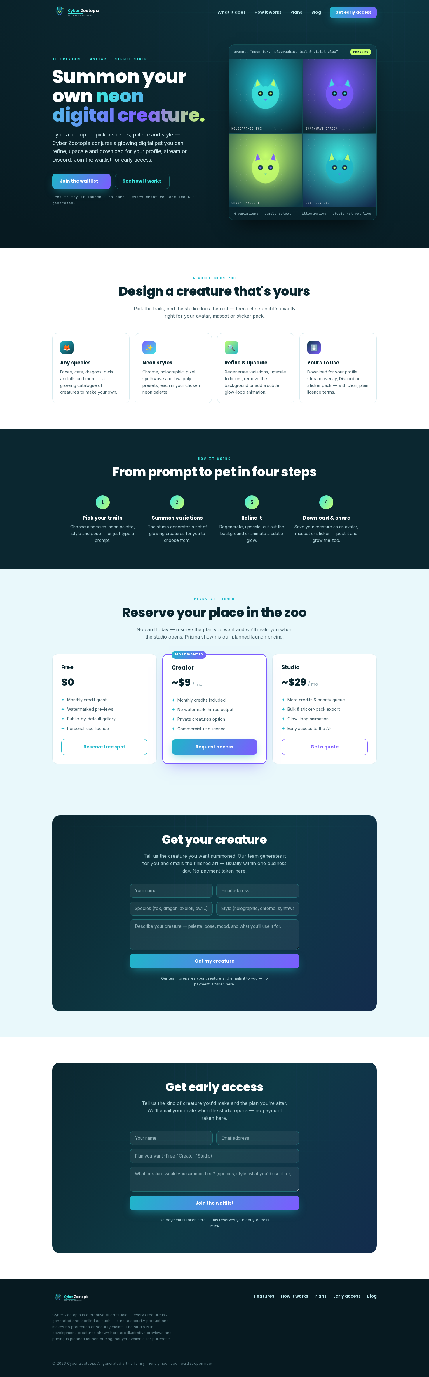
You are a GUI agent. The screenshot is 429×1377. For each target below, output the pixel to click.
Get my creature (214, 961)
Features (264, 1296)
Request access (214, 747)
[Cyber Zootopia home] (77, 12)
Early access (347, 1296)
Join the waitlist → (81, 181)
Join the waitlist (215, 1203)
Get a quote (325, 747)
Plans (296, 12)
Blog (316, 12)
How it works (268, 12)
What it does (231, 12)
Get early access (353, 12)
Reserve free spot (104, 747)
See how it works (142, 181)
